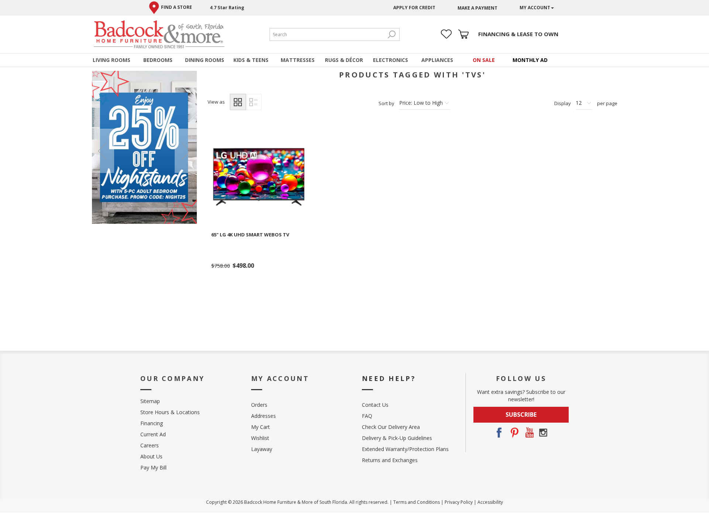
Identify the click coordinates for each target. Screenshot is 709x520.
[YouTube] (528, 432)
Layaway (261, 449)
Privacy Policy (459, 502)
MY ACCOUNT (535, 7)
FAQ (367, 415)
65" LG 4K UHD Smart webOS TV (250, 234)
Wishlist (260, 437)
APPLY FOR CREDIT (414, 7)
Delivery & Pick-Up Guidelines (397, 437)
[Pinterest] (513, 432)
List (253, 102)
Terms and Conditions (416, 502)
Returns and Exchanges (390, 460)
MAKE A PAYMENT (477, 8)
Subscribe (521, 414)
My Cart (260, 426)
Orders (259, 404)
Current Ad (153, 434)
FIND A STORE (176, 7)
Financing (151, 423)
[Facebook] (498, 432)
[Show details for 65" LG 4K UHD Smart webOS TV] (258, 176)
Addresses (263, 415)
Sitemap (150, 401)
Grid (238, 102)
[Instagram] (543, 432)
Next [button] (186, 151)
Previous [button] (103, 151)
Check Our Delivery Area (391, 426)
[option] (144, 147)
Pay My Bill (153, 467)
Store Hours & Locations (170, 412)
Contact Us (375, 404)
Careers (149, 445)
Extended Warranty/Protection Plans (405, 449)
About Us (151, 456)
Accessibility (490, 502)
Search (391, 34)
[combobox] (327, 34)
